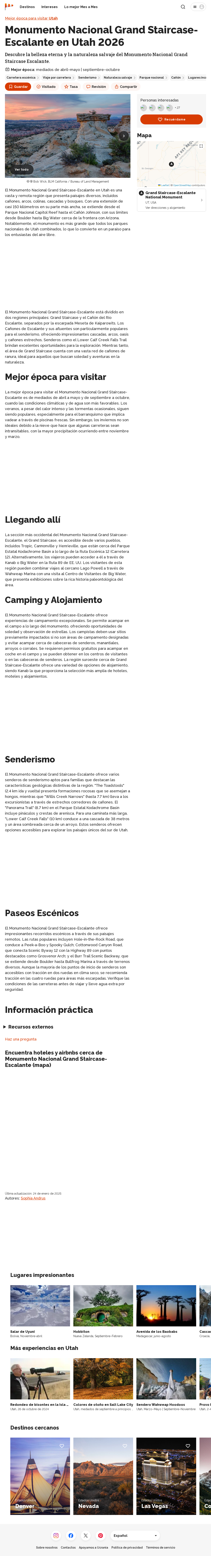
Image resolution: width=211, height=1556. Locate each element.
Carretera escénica (21, 77)
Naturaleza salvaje (118, 77)
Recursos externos (30, 1027)
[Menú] (198, 7)
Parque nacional (151, 77)
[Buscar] (183, 7)
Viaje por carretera (57, 77)
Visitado (49, 87)
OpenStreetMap (182, 185)
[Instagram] (56, 1536)
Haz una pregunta (20, 1039)
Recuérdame (175, 119)
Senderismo (87, 77)
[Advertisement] (67, 270)
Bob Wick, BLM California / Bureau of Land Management (71, 181)
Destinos (27, 7)
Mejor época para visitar (31, 18)
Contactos (68, 1547)
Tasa (74, 87)
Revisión (99, 87)
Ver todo (22, 169)
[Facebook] (71, 1536)
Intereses (49, 7)
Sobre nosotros (46, 1547)
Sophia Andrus (33, 1198)
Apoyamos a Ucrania (93, 1547)
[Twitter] (86, 1536)
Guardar (21, 87)
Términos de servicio (160, 1547)
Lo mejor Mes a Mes (81, 7)
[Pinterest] (101, 1536)
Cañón (176, 77)
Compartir (128, 87)
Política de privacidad (127, 1547)
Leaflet (165, 185)
